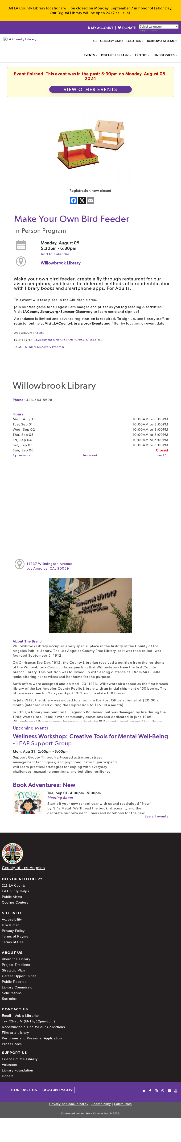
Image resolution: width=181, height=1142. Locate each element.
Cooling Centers (15, 902)
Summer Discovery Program (44, 347)
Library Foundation (17, 1070)
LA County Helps (15, 891)
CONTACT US (24, 1090)
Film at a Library (15, 1032)
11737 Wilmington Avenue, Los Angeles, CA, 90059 (50, 566)
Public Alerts (12, 897)
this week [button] (90, 455)
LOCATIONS (135, 41)
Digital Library (70, 13)
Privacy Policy (13, 931)
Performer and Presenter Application (32, 1038)
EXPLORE (141, 55)
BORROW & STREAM (161, 41)
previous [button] (22, 455)
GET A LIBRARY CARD (108, 41)
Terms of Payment (17, 936)
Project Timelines (16, 965)
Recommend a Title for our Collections (33, 1027)
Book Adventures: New (44, 784)
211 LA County (14, 885)
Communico (123, 1104)
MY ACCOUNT (102, 28)
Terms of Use (13, 942)
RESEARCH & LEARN (115, 55)
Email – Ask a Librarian (21, 1015)
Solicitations (12, 993)
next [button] (161, 455)
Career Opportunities (19, 976)
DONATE (128, 28)
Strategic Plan (13, 970)
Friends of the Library (19, 1059)
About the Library (16, 959)
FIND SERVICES (164, 55)
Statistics (9, 998)
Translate (152, 30)
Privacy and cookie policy (69, 1104)
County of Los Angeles (23, 868)
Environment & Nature (49, 340)
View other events (91, 89)
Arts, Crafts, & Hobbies (84, 340)
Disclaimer (10, 925)
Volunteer (9, 1065)
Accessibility (12, 919)
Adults (39, 332)
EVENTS (89, 55)
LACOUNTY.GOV (57, 1090)
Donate (8, 1076)
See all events (156, 816)
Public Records (14, 982)
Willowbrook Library (61, 262)
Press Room (12, 1044)
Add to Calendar (55, 254)
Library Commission (18, 987)
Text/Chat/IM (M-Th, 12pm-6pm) (28, 1021)
